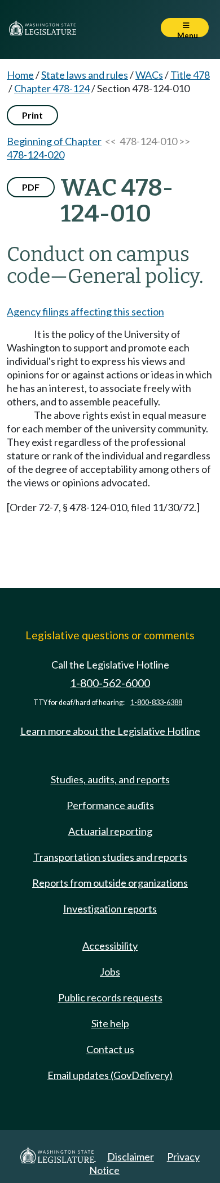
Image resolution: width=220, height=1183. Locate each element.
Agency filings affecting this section (85, 311)
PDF (30, 187)
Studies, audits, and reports (110, 779)
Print (32, 115)
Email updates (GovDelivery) (110, 1075)
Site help (110, 1023)
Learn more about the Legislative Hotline (110, 731)
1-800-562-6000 (110, 682)
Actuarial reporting (110, 831)
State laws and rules (84, 75)
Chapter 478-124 (52, 88)
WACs (149, 75)
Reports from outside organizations (110, 883)
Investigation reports (110, 908)
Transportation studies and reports (110, 857)
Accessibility (110, 946)
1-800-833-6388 (156, 702)
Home (20, 75)
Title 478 (190, 75)
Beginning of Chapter (54, 141)
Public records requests (110, 997)
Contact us (110, 1049)
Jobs (110, 971)
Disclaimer (130, 1156)
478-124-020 (35, 154)
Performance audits (110, 805)
